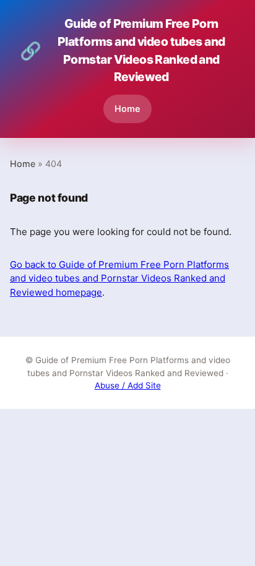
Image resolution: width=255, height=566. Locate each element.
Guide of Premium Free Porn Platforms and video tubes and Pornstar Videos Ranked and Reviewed (122, 50)
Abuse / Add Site (128, 385)
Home (127, 108)
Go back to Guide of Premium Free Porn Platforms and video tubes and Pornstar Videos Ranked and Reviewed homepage (119, 278)
